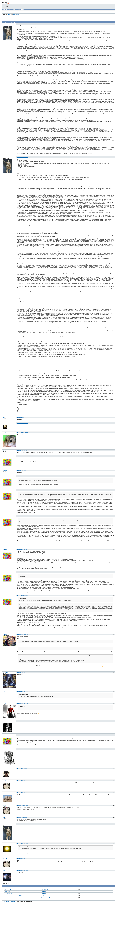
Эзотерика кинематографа (45, 897)
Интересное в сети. (8, 889)
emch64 (4, 417)
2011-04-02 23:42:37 (24, 805)
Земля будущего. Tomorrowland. (10, 897)
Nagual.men (5, 634)
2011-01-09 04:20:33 (24, 734)
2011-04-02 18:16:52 (24, 780)
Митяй (4, 870)
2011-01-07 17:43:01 (24, 703)
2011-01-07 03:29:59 (24, 634)
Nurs (4, 817)
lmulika (4, 423)
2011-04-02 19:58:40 (24, 792)
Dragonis (4, 450)
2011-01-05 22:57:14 (24, 450)
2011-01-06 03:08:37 (24, 455)
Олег (4, 691)
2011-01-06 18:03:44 (24, 549)
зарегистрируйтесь (16, 14)
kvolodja (4, 432)
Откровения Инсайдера (9, 893)
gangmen (4, 703)
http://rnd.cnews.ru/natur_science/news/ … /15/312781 (99, 652)
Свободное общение (44, 889)
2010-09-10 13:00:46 (24, 157)
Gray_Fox (5, 780)
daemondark (5, 672)
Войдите (9, 14)
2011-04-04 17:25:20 (24, 870)
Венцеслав (5, 455)
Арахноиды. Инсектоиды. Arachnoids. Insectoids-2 (13, 895)
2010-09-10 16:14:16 (24, 417)
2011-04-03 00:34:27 (24, 817)
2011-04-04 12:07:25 (24, 843)
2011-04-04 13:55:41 (24, 858)
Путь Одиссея (6, 16)
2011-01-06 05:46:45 (24, 470)
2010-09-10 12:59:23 (24, 23)
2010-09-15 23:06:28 (24, 432)
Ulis (3, 23)
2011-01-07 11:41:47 (24, 672)
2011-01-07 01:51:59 (24, 571)
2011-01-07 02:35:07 (24, 595)
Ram (4, 843)
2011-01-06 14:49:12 (24, 475)
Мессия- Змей (7, 891)
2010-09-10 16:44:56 (24, 423)
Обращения (12, 16)
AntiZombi (5, 470)
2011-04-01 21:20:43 (24, 768)
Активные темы (5, 11)
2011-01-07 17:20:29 (24, 691)
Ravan (4, 792)
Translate (10, 3)
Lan (3, 768)
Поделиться (19, 23)
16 (10, 20)
